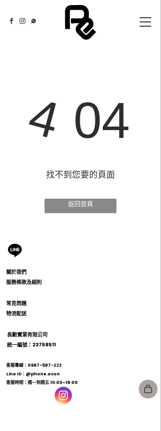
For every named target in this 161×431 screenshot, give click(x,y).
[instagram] (22, 22)
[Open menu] (145, 22)
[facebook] (11, 22)
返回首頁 (80, 203)
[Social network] (33, 22)
